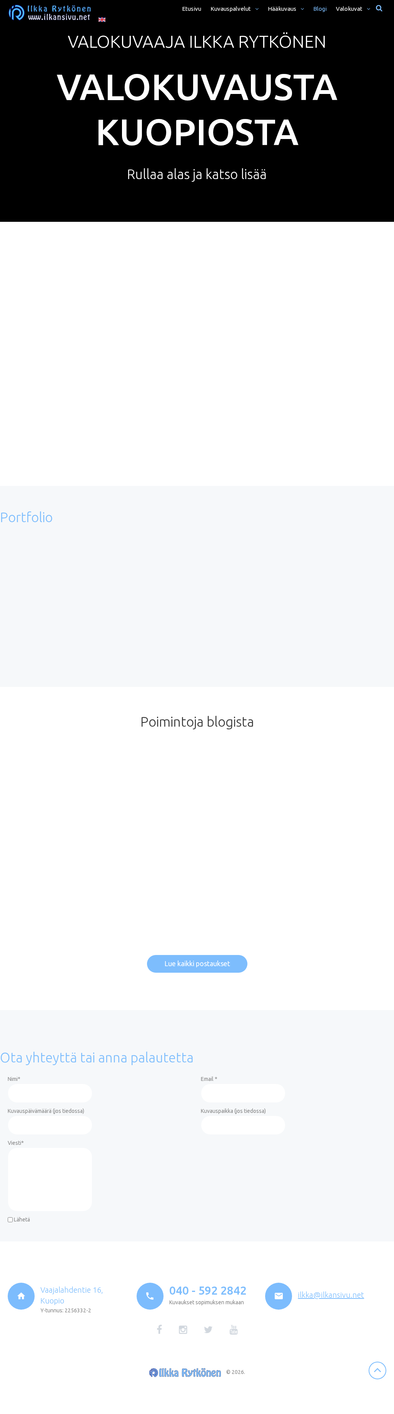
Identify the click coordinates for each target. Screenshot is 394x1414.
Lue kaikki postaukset (197, 963)
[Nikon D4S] (325, 791)
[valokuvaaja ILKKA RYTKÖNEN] (50, 13)
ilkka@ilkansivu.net (331, 1294)
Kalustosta (226, 331)
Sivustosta (226, 389)
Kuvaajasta (227, 255)
